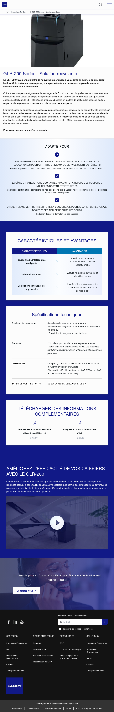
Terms (68, 708)
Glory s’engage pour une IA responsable (69, 657)
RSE (62, 643)
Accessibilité (17, 708)
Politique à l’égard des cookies (89, 708)
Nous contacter (39, 649)
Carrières (37, 643)
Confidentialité (33, 708)
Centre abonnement (52, 708)
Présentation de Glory (42, 661)
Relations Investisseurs (43, 655)
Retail (8, 649)
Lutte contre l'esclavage (70, 649)
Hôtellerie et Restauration (12, 657)
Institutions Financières (16, 643)
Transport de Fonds (15, 670)
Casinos (9, 664)
